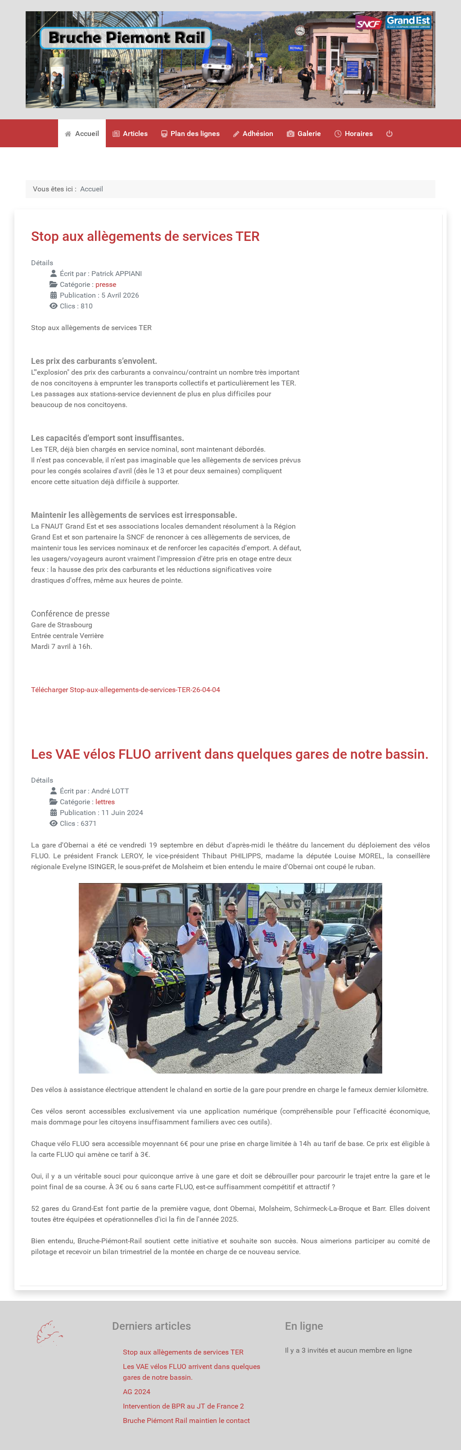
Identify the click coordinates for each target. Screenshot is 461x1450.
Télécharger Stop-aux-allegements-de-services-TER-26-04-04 (125, 689)
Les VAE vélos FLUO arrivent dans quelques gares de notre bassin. (230, 754)
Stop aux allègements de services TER (145, 236)
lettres (105, 802)
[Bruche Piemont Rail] (230, 59)
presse (105, 284)
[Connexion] (391, 133)
